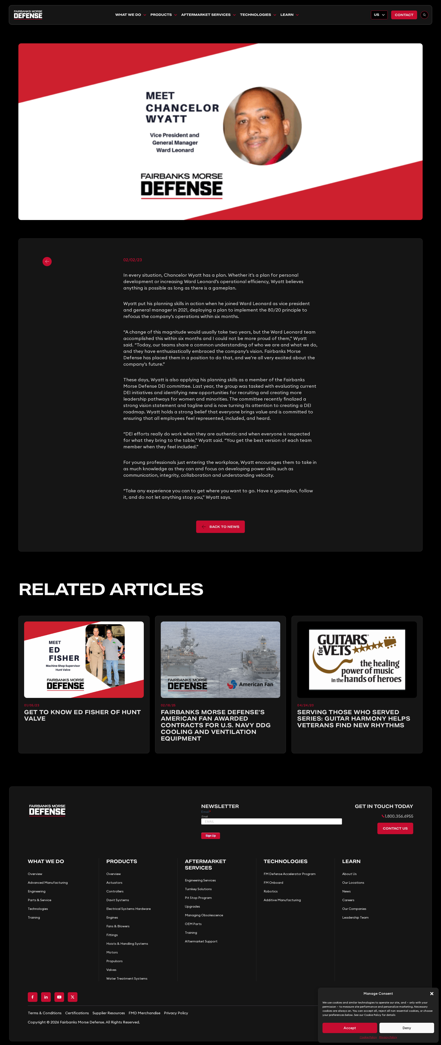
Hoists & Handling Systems (127, 944)
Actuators (114, 883)
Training (34, 917)
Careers (348, 900)
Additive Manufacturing (282, 900)
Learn (287, 15)
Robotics (271, 891)
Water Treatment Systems (126, 978)
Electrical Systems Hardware (128, 909)
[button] (432, 993)
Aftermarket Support (201, 941)
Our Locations (353, 883)
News (346, 891)
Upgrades (192, 906)
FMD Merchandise (144, 1013)
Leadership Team (355, 917)
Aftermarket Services (206, 15)
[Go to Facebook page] (32, 997)
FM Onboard (273, 883)
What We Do (128, 15)
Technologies (255, 15)
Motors (112, 952)
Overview (35, 874)
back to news (224, 527)
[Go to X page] (72, 997)
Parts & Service (39, 900)
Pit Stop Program (198, 898)
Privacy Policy (388, 1037)
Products (161, 15)
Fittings (112, 935)
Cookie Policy (368, 1037)
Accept (350, 1028)
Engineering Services (200, 880)
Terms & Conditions (45, 1013)
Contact (404, 15)
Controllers (115, 891)
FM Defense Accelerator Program (290, 874)
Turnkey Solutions (198, 889)
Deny (407, 1028)
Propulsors (114, 961)
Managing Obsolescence (204, 915)
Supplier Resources (109, 1013)
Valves (111, 970)
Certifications (77, 1013)
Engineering (36, 891)
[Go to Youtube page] (59, 997)
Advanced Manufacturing (48, 883)
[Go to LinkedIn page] (46, 997)
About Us (349, 874)
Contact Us (395, 828)
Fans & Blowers (118, 926)
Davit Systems (117, 900)
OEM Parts (193, 924)
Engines (112, 917)
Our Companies (354, 909)
